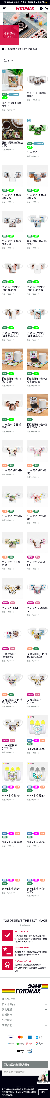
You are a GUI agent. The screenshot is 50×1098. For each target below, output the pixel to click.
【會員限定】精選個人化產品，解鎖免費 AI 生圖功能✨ (25, 2)
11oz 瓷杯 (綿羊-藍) (12, 470)
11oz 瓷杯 (32, 152)
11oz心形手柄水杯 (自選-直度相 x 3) (36, 334)
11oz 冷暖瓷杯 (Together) (9, 655)
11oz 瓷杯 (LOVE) (10, 608)
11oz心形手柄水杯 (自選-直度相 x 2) (36, 288)
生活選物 (11, 49)
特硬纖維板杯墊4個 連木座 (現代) (37, 426)
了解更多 (9, 1095)
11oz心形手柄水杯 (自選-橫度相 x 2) (11, 334)
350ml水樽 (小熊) (36, 749)
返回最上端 (25, 1080)
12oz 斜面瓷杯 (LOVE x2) (9, 747)
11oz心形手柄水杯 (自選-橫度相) (11, 288)
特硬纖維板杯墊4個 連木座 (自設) (37, 380)
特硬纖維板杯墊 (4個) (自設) (11, 380)
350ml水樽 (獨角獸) (12, 842)
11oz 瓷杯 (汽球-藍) (12, 516)
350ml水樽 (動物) (11, 795)
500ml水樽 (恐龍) (11, 888)
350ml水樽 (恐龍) (36, 795)
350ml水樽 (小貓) (36, 842)
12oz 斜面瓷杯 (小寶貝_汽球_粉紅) (12, 701)
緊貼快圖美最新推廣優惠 (16, 1064)
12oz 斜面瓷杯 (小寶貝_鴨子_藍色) (37, 655)
